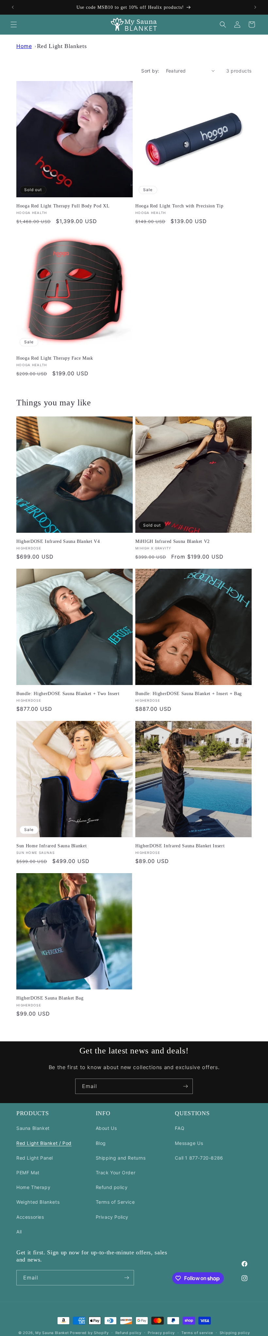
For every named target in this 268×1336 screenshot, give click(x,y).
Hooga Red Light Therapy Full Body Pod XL (62, 205)
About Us (106, 1128)
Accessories (30, 1217)
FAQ (179, 1128)
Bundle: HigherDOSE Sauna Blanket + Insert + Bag (188, 693)
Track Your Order (116, 1172)
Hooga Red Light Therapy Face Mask (54, 358)
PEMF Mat (28, 1172)
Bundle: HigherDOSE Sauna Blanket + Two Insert (68, 693)
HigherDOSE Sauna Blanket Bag (49, 998)
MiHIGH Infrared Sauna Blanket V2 (172, 541)
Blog (101, 1143)
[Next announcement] (255, 7)
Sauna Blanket (33, 1128)
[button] (14, 24)
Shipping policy (235, 1332)
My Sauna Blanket (52, 1332)
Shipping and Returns (121, 1158)
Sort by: (150, 70)
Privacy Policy (112, 1217)
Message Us (189, 1143)
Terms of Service (115, 1202)
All (19, 1231)
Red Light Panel (34, 1158)
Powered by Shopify (89, 1332)
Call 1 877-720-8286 (199, 1158)
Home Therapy (33, 1187)
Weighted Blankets (37, 1202)
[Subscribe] (185, 1086)
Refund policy (112, 1187)
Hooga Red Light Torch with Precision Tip (179, 205)
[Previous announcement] (13, 7)
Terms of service (197, 1332)
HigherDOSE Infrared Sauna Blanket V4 (58, 541)
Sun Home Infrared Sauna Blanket (51, 845)
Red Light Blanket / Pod (44, 1143)
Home (24, 46)
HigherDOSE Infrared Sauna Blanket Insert (180, 845)
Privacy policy (161, 1332)
